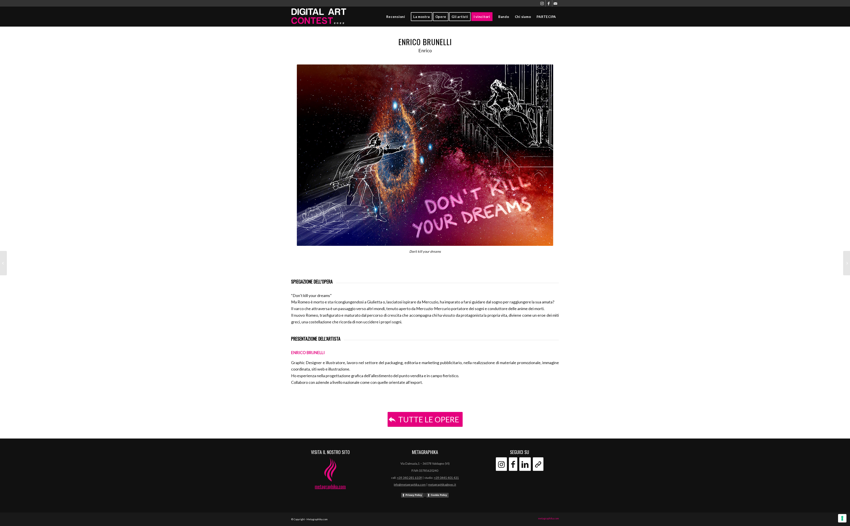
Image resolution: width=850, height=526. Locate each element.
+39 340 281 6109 (409, 477)
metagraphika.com (330, 486)
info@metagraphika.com (410, 484)
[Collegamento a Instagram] (542, 3)
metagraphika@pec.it (442, 484)
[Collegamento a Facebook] (549, 3)
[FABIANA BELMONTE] (3, 263)
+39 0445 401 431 (446, 477)
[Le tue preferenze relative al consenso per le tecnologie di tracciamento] (842, 518)
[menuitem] (395, 16)
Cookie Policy (439, 495)
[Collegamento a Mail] (555, 3)
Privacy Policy (414, 495)
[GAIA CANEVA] (846, 263)
